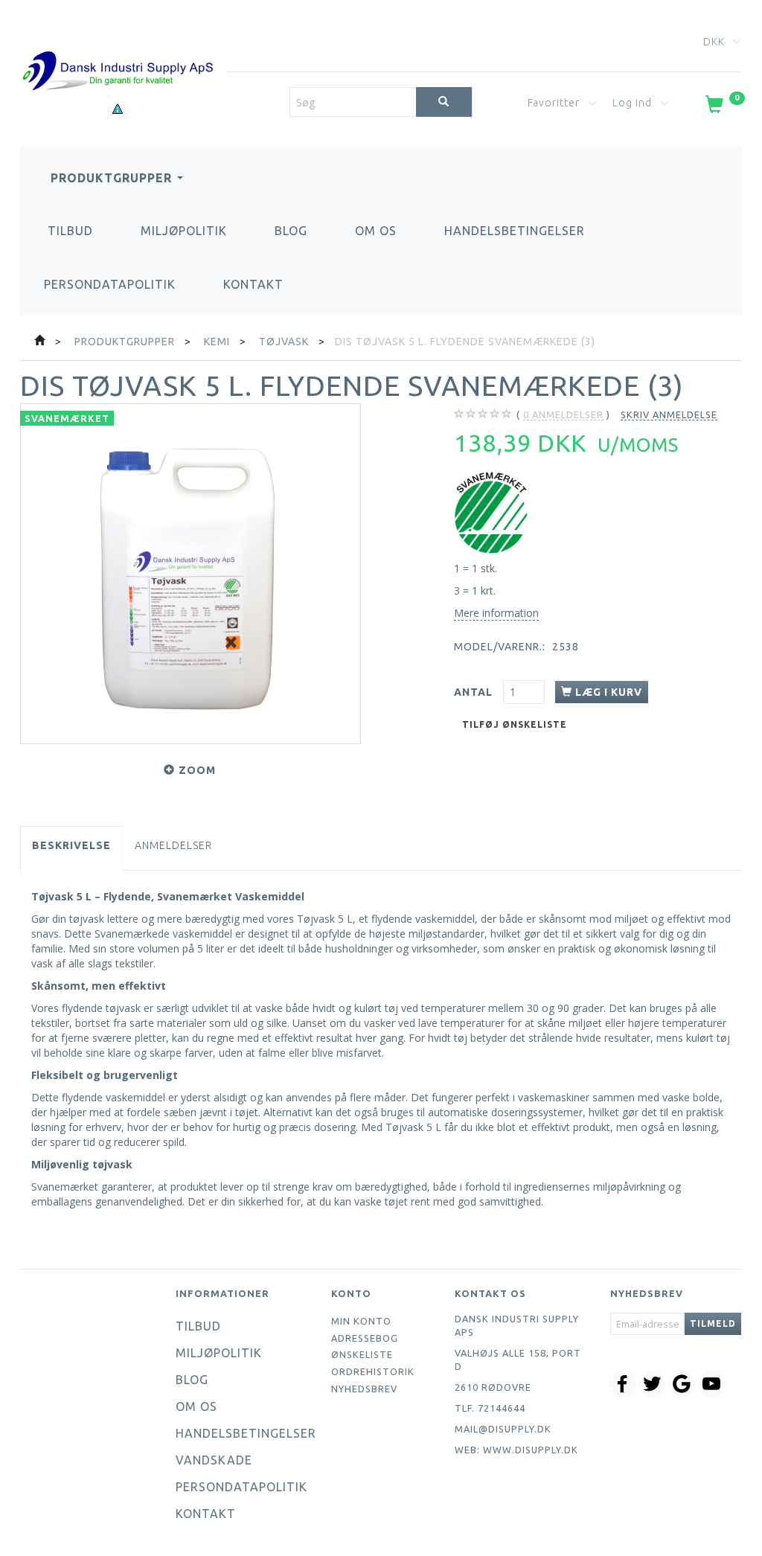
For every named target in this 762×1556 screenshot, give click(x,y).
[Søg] (444, 102)
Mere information (496, 613)
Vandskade (214, 1460)
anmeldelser (563, 414)
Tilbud (70, 230)
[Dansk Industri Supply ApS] (117, 48)
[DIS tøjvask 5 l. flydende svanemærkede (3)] (190, 573)
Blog (291, 230)
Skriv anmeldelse (669, 414)
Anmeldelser (173, 845)
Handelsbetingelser (514, 230)
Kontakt (253, 284)
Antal (475, 692)
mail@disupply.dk (503, 1429)
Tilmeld (713, 1323)
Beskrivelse (71, 845)
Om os (376, 230)
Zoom (197, 770)
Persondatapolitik (110, 284)
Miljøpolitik (184, 230)
